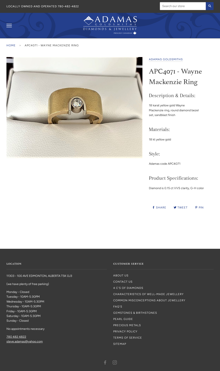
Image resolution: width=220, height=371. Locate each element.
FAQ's (117, 306)
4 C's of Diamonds (128, 288)
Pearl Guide (123, 319)
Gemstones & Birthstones (135, 312)
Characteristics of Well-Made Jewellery (148, 294)
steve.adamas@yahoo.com (24, 341)
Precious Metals (127, 325)
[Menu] (9, 25)
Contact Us (123, 281)
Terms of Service (127, 337)
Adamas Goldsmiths (166, 59)
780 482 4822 (16, 337)
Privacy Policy (125, 331)
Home (11, 45)
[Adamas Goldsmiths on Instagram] (115, 363)
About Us (120, 275)
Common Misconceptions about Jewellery (149, 300)
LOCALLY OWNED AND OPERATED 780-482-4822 (42, 6)
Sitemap (119, 343)
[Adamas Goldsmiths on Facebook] (105, 363)
